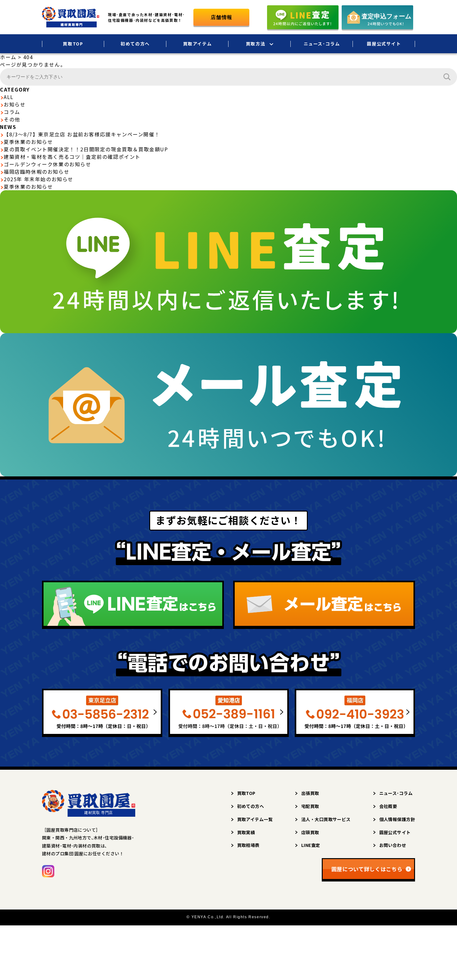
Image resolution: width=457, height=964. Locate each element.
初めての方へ (135, 43)
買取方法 (255, 43)
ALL (9, 97)
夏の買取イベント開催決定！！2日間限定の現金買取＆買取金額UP (86, 149)
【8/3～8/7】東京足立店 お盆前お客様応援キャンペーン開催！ (82, 134)
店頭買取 (310, 832)
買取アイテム (197, 43)
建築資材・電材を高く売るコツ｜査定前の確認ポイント (72, 156)
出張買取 (310, 793)
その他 (12, 119)
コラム (12, 112)
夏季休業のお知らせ (28, 141)
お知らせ (14, 104)
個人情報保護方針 (397, 819)
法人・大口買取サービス (326, 819)
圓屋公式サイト (384, 43)
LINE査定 (310, 845)
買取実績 (246, 832)
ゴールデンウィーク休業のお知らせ (47, 164)
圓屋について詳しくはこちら (367, 869)
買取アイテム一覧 (255, 819)
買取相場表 (248, 845)
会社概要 (388, 806)
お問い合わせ (392, 845)
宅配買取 (310, 806)
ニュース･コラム (322, 43)
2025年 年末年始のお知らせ (38, 179)
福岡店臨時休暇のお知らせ (36, 171)
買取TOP (73, 43)
